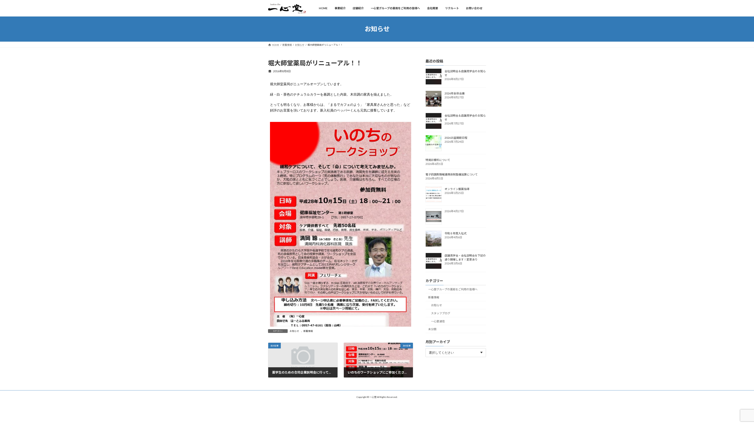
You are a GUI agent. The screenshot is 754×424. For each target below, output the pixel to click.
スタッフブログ (440, 313)
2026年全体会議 (455, 93)
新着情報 (308, 331)
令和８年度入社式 (456, 233)
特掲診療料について (437, 160)
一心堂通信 (438, 321)
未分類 (432, 329)
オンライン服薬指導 (457, 189)
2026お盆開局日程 (456, 137)
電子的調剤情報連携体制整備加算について (451, 174)
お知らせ (294, 331)
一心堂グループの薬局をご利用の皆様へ (453, 289)
